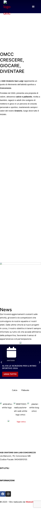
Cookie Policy (6, 488)
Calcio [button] (14, 390)
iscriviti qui (11, 41)
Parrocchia (4, 472)
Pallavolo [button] (25, 390)
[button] (33, 7)
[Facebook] (2, 494)
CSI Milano (4, 475)
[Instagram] (8, 494)
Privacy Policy (6, 484)
